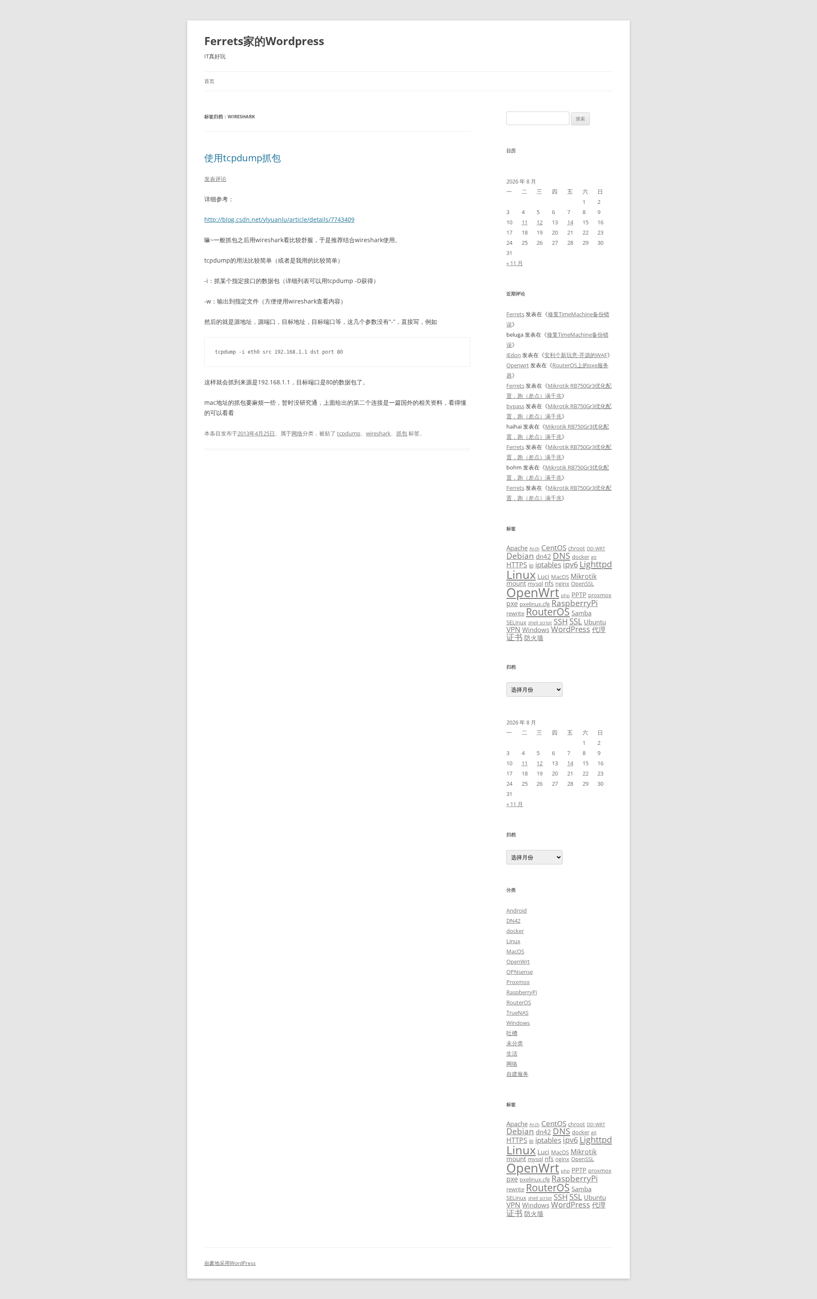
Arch (534, 549)
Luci (543, 576)
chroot (576, 548)
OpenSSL (582, 583)
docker (580, 557)
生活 (511, 1053)
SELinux (516, 622)
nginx (562, 583)
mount (516, 583)
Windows (535, 629)
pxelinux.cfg (535, 604)
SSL (575, 621)
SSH (561, 621)
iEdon (513, 355)
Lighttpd (596, 564)
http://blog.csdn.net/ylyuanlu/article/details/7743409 (279, 219)
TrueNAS (517, 1012)
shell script (540, 623)
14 (570, 222)
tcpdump (348, 433)
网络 (297, 433)
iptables (548, 564)
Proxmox (518, 982)
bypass (515, 406)
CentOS (553, 547)
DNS (561, 555)
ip (531, 565)
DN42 (513, 920)
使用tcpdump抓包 (242, 157)
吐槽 (511, 1033)
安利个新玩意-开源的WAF (575, 355)
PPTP (578, 594)
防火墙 (533, 637)
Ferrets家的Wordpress (264, 41)
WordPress (570, 629)
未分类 (514, 1043)
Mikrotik (584, 576)
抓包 (401, 433)
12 (540, 222)
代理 (599, 629)
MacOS (560, 577)
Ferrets (515, 314)
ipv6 (570, 564)
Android (516, 910)
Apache (517, 548)
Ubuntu (595, 622)
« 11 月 (514, 263)
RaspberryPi (574, 603)
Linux (521, 574)
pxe (512, 603)
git (594, 557)
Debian (520, 555)
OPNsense (519, 972)
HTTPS (516, 564)
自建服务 (517, 1074)
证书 (514, 637)
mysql (535, 583)
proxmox (599, 595)
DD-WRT (596, 549)
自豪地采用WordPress (230, 1263)
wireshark (378, 433)
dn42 (543, 556)
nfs (549, 583)
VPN (513, 629)
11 (525, 222)
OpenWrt (532, 592)
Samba (581, 613)
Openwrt (517, 365)
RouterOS (548, 611)
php (565, 595)
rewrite (515, 613)
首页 (209, 81)
